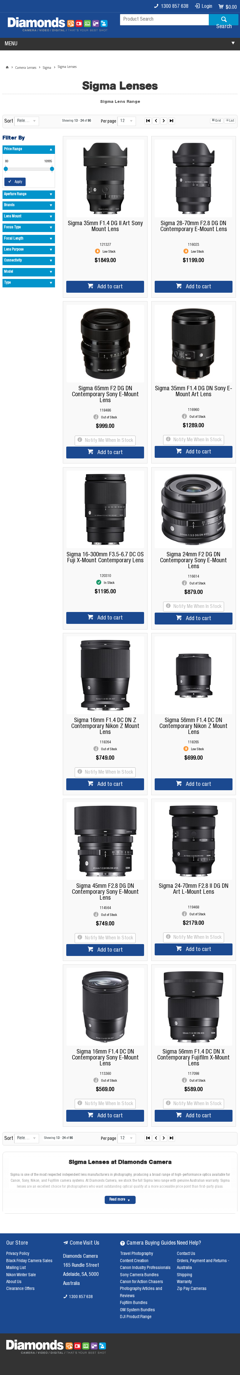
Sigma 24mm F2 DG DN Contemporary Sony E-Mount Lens (193, 561)
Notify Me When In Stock (108, 440)
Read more (117, 1199)
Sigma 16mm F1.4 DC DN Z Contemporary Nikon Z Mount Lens (105, 727)
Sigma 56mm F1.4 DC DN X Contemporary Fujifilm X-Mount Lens (193, 1058)
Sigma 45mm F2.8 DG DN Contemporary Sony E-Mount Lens (105, 892)
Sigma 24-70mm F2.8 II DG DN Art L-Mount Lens (193, 889)
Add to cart (109, 287)
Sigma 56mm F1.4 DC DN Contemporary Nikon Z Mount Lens (193, 727)
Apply (18, 182)
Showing (76, 121)
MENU (11, 44)
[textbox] (164, 19)
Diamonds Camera (80, 1256)
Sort (8, 121)
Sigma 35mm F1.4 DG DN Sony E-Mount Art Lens (193, 392)
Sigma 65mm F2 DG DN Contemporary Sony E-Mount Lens (105, 395)
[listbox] (26, 121)
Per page (108, 121)
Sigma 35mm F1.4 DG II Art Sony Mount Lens (105, 227)
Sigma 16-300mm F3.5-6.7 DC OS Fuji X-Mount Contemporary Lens (105, 558)
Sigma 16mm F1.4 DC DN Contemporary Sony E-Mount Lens (105, 1058)
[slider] (6, 169)
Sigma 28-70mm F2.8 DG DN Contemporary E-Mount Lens (193, 227)
